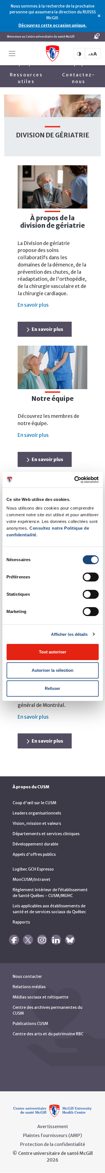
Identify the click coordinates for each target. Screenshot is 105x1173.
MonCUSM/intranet (31, 879)
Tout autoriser (52, 651)
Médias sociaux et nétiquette (40, 997)
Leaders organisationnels (37, 813)
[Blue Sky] (70, 940)
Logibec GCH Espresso (33, 869)
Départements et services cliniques (46, 833)
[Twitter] (28, 940)
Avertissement (52, 1126)
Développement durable (35, 844)
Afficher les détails (69, 634)
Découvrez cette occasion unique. (52, 25)
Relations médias (29, 986)
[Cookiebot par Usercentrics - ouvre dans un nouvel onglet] (75, 479)
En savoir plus (33, 305)
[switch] (91, 577)
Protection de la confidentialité (52, 1144)
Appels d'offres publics (34, 854)
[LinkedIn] (56, 940)
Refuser (52, 688)
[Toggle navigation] (12, 53)
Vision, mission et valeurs (37, 823)
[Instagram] (42, 940)
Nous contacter (27, 976)
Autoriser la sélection (52, 670)
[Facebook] (14, 940)
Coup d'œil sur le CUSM (34, 802)
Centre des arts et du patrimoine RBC (48, 1033)
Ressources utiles (26, 78)
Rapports (21, 922)
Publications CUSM (30, 1023)
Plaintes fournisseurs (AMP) (52, 1135)
